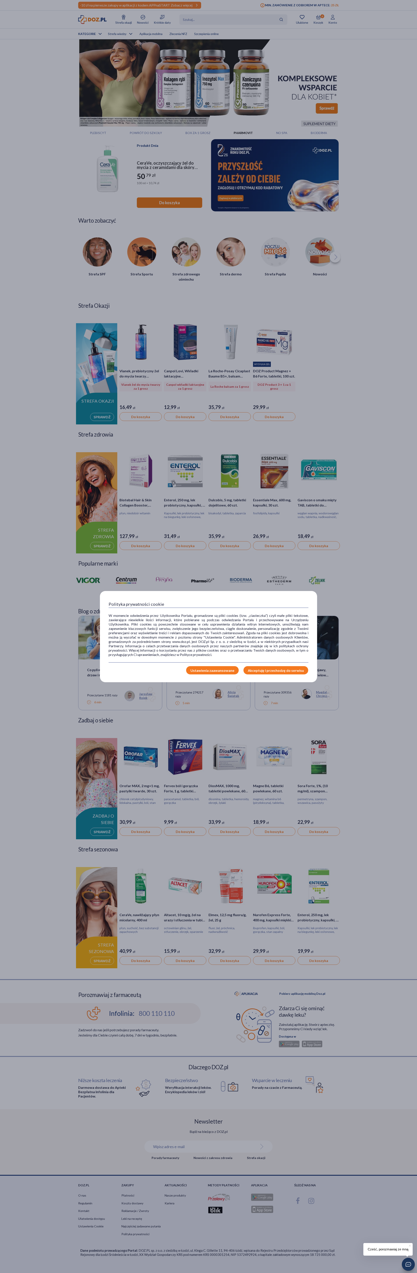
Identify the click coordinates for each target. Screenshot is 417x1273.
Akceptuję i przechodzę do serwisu (276, 670)
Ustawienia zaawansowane (212, 670)
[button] (408, 1264)
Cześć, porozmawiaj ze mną (388, 1249)
